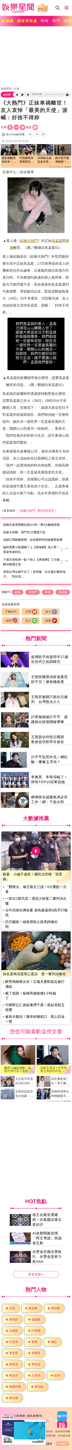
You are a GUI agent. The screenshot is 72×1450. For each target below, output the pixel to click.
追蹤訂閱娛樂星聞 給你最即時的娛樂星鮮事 (33, 539)
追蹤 (8, 620)
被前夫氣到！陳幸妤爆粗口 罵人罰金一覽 (35, 1019)
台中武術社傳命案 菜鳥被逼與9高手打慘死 (36, 912)
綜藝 (23, 241)
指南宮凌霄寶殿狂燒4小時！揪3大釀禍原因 (31, 524)
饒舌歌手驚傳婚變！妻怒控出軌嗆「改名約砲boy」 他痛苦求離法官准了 (62, 160)
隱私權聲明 (34, 1415)
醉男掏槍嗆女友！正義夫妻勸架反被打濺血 (35, 984)
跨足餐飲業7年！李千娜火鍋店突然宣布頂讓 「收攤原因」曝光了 (60, 1081)
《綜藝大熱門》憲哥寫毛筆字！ (37, 510)
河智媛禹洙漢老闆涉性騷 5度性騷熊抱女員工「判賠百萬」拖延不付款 (26, 160)
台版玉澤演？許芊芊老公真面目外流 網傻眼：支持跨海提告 (53, 1069)
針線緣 (8, 21)
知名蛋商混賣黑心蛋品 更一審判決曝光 (34, 974)
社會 (16, 88)
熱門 (56, 21)
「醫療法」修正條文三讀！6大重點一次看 (36, 889)
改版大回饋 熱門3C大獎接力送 (24, 532)
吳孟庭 (57, 241)
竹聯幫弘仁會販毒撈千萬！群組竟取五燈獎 (35, 1007)
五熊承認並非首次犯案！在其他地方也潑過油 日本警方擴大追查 (24, 1094)
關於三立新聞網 (14, 1415)
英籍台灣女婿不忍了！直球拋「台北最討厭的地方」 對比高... (34, 574)
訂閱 (28, 611)
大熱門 (32, 241)
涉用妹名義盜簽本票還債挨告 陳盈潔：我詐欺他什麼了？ (44, 160)
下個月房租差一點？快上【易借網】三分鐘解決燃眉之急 (31, 562)
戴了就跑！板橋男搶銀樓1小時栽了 (30, 995)
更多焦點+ (36, 1274)
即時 (45, 21)
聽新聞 (6, 94)
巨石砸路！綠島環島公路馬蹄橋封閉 (31, 924)
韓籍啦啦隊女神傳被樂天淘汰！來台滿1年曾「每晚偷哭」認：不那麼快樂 (61, 1094)
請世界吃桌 (27, 21)
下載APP (11, 611)
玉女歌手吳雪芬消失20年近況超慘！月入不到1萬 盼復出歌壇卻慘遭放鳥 (25, 1081)
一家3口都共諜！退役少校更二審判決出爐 (36, 901)
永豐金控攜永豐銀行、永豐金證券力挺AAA (47, 1257)
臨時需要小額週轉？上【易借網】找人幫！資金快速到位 (31, 550)
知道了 (64, 1443)
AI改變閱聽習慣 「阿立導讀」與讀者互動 (47, 1238)
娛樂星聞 (6, 88)
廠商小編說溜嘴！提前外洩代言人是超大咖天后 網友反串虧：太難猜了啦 (17, 1069)
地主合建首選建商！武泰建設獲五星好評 (47, 1220)
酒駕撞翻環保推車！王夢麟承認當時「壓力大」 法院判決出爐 (9, 160)
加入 (48, 611)
